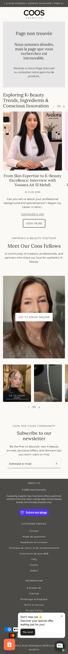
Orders (34, 570)
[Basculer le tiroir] (5, 14)
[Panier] (63, 14)
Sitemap (34, 593)
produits (33, 76)
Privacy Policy (34, 610)
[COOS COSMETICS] (34, 14)
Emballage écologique (34, 599)
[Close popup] (62, 616)
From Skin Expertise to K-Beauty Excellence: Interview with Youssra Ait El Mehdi (32, 180)
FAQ (34, 559)
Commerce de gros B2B (34, 553)
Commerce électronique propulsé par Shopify (34, 647)
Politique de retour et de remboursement (34, 548)
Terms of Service (34, 605)
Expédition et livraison (34, 542)
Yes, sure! (28, 632)
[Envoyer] (56, 463)
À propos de (34, 588)
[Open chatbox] (59, 646)
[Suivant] (63, 106)
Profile (34, 565)
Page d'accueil (45, 68)
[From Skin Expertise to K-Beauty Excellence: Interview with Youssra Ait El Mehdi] (32, 141)
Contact (34, 531)
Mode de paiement (34, 536)
